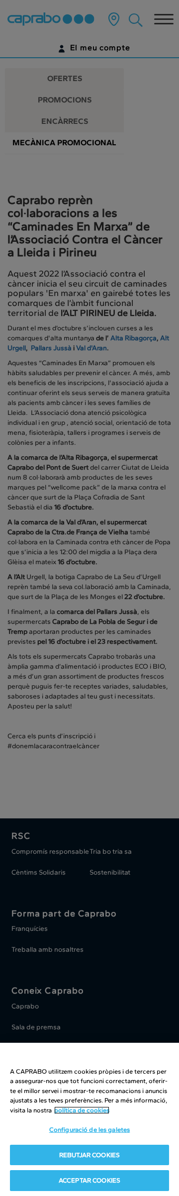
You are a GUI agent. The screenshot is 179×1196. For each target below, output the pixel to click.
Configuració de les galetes (89, 1129)
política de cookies (81, 1110)
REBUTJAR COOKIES (89, 1155)
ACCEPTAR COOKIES (89, 1180)
